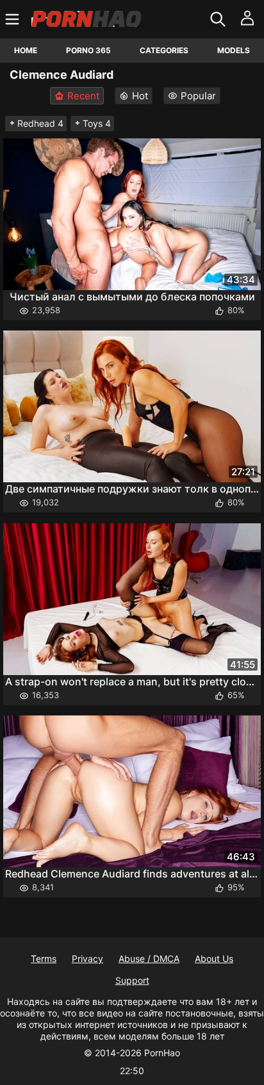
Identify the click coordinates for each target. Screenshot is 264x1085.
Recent (83, 96)
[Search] (219, 19)
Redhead (40, 123)
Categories (164, 50)
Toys (97, 123)
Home (25, 50)
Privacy (87, 958)
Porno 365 (88, 50)
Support (132, 980)
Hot (140, 96)
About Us (214, 958)
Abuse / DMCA (149, 958)
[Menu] (13, 19)
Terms (43, 958)
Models (233, 50)
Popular (198, 96)
